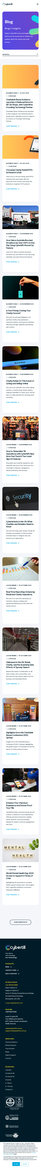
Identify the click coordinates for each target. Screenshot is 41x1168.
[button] (20, 922)
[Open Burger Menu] (38, 4)
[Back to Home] (7, 4)
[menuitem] (11, 1042)
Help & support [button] (11, 974)
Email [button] (7, 967)
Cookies (10, 1154)
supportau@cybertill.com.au (15, 1031)
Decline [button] (25, 1164)
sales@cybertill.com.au (13, 1028)
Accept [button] (16, 1164)
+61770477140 (11, 1012)
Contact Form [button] (10, 970)
